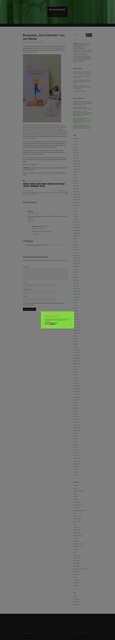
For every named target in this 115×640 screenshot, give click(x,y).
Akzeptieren (47, 324)
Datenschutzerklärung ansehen (51, 322)
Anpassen (53, 324)
